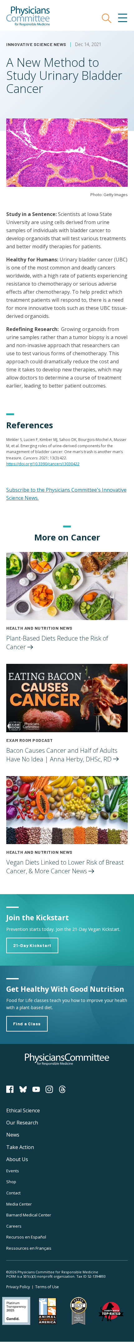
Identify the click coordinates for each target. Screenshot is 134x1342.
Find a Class (27, 1023)
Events (12, 1171)
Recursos (26, 1237)
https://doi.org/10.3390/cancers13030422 (42, 463)
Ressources (28, 1248)
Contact (13, 1193)
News (12, 1134)
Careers (14, 1226)
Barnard (28, 1215)
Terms (47, 1286)
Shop (11, 1181)
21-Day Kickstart (32, 945)
